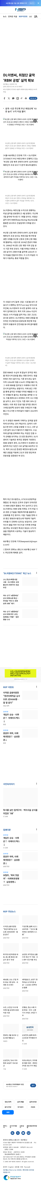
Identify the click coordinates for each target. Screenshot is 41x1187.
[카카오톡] (13, 98)
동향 (8, 1112)
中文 (21, 1167)
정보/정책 (8, 1102)
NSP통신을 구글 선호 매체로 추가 (16, 3)
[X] (9, 98)
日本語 (17, 1167)
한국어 (5, 1167)
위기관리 (20, 1107)
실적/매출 (20, 1102)
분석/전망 (8, 1107)
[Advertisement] (20, 281)
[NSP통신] (20, 10)
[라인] (17, 98)
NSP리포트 (23, 16)
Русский (27, 1167)
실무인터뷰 (33, 1102)
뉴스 (5, 16)
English (11, 1167)
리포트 (33, 1107)
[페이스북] (4, 98)
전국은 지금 (12, 16)
